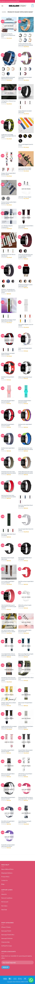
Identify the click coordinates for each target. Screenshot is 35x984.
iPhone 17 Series (6, 927)
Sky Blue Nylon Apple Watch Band (8, 448)
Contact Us (4, 880)
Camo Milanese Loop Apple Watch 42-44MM (24, 821)
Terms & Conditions (6, 898)
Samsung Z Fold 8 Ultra (7, 934)
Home (4, 12)
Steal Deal (4, 909)
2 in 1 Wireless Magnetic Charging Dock (7, 226)
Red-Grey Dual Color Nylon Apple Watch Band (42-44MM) (8, 496)
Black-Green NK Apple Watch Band (25, 703)
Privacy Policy (5, 876)
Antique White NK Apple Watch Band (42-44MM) (25, 727)
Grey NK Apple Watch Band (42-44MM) (25, 529)
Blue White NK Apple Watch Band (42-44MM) (7, 821)
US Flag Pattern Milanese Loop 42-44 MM (8, 101)
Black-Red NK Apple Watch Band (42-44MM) (7, 425)
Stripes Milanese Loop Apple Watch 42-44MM (8, 354)
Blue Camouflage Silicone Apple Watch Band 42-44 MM (25, 654)
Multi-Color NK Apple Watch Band (25, 348)
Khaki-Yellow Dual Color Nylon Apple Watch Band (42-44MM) (25, 472)
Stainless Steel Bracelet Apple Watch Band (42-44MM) (8, 78)
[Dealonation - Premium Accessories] (17, 6)
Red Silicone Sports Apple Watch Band (26, 582)
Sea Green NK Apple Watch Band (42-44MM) (24, 401)
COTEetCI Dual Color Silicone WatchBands (8, 255)
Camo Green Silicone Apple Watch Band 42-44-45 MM (24, 168)
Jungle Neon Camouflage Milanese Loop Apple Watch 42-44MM (8, 136)
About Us (4, 894)
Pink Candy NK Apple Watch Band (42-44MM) (8, 401)
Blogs (2, 884)
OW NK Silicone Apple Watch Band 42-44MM (25, 774)
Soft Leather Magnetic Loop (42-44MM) (25, 325)
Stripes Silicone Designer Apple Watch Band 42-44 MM (8, 320)
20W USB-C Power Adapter (24, 197)
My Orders (4, 906)
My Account (4, 901)
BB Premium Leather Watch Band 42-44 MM (24, 631)
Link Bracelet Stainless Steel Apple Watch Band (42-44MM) (25, 44)
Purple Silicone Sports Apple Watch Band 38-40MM (8, 845)
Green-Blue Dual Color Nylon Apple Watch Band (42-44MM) (25, 448)
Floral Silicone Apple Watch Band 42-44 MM (7, 750)
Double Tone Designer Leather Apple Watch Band (25, 285)
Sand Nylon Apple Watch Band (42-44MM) (25, 506)
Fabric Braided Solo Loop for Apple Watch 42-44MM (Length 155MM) (8, 606)
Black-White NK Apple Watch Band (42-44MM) (8, 798)
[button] (2, 6)
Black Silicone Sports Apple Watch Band (7, 558)
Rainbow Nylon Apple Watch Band (25, 425)
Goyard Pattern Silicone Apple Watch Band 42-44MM (25, 750)
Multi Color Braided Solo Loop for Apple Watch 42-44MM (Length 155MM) (25, 256)
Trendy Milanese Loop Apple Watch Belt (25, 78)
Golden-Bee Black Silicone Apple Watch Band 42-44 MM (9, 727)
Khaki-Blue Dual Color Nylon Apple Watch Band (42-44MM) (8, 472)
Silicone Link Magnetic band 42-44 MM (25, 145)
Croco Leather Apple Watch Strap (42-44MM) (7, 582)
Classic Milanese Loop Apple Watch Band (25, 111)
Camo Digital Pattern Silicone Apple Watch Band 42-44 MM (8, 654)
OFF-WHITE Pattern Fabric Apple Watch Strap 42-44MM (8, 631)
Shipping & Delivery (6, 873)
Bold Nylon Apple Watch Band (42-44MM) (8, 534)
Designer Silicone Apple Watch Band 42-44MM (8, 173)
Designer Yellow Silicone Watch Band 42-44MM (8, 703)
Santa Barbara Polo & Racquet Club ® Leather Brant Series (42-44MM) (8, 679)
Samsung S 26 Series (6, 938)
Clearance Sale (5, 942)
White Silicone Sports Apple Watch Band (24, 605)
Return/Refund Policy (7, 869)
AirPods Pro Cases (6, 946)
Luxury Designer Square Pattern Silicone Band (25, 226)
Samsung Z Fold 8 (6, 931)
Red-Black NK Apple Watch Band (7, 377)
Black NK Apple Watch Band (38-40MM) (25, 558)
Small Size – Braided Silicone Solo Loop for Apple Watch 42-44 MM (8, 291)
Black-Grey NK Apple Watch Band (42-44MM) (8, 774)
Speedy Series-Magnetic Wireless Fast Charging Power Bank (8, 35)
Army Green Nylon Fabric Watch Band (26, 678)
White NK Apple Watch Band (25, 377)
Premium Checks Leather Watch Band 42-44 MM (8, 202)
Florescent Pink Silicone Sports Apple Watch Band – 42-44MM (25, 798)
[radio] (20, 35)
